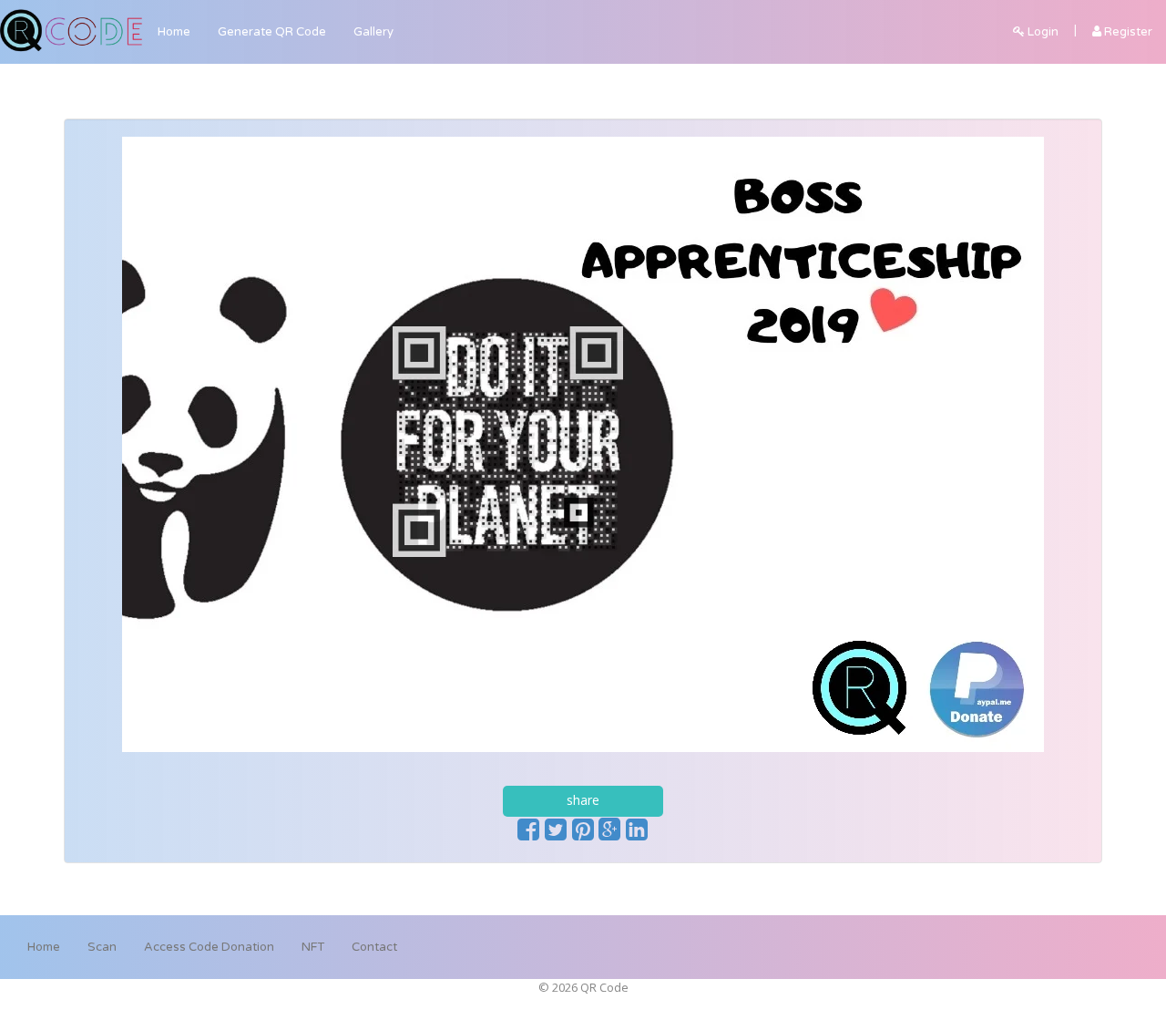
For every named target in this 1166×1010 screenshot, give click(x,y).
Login (1042, 32)
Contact (374, 947)
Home (174, 32)
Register (1126, 32)
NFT (313, 947)
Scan (102, 947)
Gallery (373, 32)
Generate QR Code (272, 32)
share (583, 800)
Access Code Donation (209, 947)
